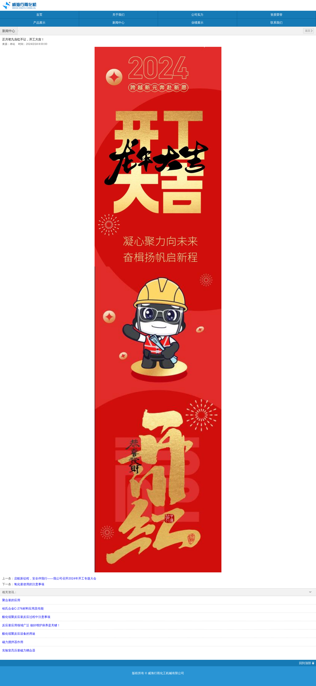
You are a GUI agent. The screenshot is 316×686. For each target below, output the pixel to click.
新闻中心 (118, 22)
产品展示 (39, 22)
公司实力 (197, 14)
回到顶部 (305, 663)
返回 (307, 30)
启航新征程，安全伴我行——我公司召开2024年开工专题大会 (55, 578)
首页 (39, 14)
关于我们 (118, 14)
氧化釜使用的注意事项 (29, 584)
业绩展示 (197, 22)
